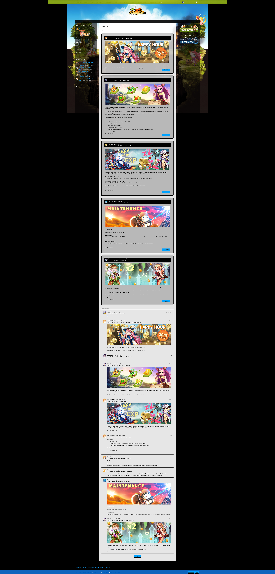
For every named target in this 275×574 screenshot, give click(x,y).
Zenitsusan (81, 65)
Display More (138, 556)
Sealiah (81, 28)
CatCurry (110, 312)
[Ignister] (104, 472)
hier (132, 243)
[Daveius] (104, 357)
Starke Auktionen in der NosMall (86, 67)
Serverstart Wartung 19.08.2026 (86, 75)
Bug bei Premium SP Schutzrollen (86, 78)
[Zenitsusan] (104, 335)
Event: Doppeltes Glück (84, 71)
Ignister (80, 80)
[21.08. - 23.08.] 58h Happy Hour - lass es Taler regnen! (121, 36)
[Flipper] (104, 497)
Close (197, 572)
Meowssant (93, 52)
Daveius (80, 69)
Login (192, 2)
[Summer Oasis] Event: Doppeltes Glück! (117, 258)
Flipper (109, 202)
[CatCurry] (104, 314)
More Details (191, 572)
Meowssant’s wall (121, 313)
